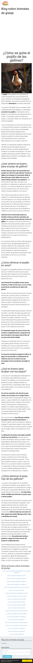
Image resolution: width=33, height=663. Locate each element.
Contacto (4, 643)
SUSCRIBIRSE (7, 656)
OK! (27, 660)
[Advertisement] (16, 32)
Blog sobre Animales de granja (15, 11)
